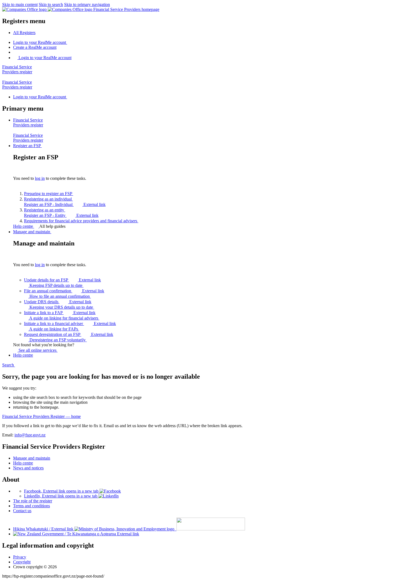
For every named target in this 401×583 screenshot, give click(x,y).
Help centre (23, 226)
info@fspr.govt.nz (30, 435)
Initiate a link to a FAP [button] (59, 312)
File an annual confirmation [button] (64, 291)
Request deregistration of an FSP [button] (68, 334)
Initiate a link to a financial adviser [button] (70, 323)
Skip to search (51, 4)
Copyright (22, 562)
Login (39, 42)
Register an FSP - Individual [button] (65, 204)
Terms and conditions (31, 505)
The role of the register (32, 501)
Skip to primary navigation (87, 4)
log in (40, 178)
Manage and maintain (31, 458)
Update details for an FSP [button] (62, 280)
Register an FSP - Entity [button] (61, 215)
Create (34, 47)
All (24, 32)
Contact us (22, 510)
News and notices (28, 468)
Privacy (19, 557)
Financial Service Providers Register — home (41, 416)
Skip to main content (20, 4)
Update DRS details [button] (57, 301)
